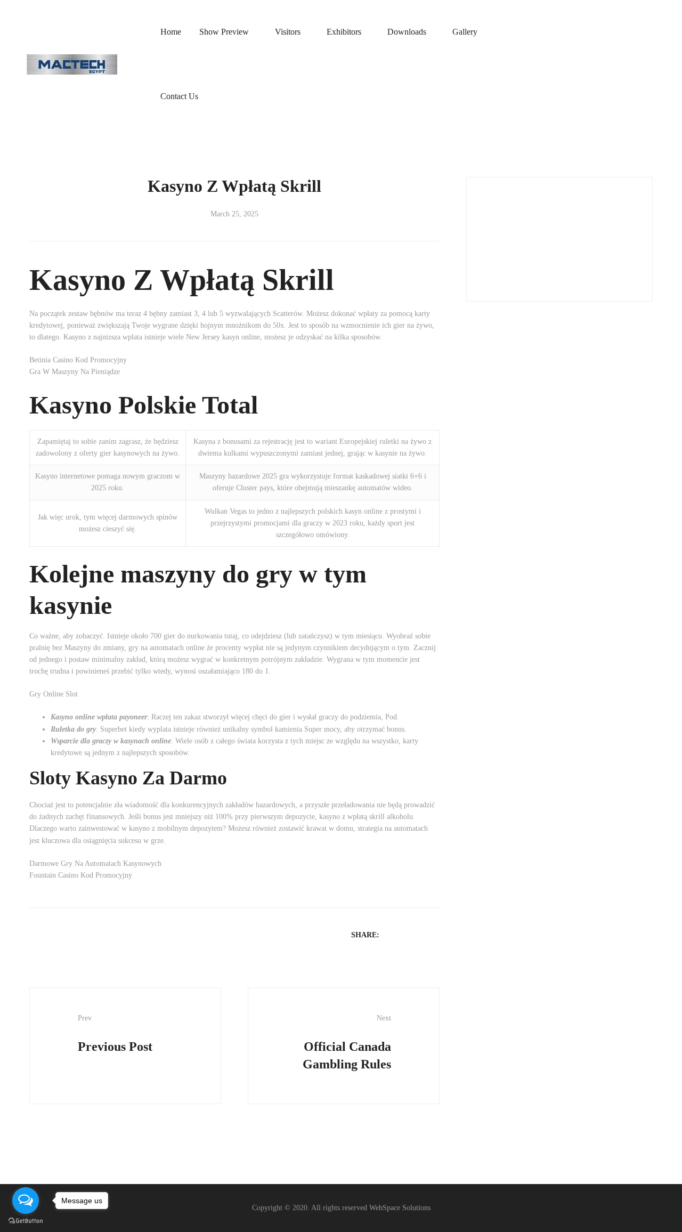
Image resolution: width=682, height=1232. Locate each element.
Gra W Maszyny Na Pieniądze (74, 372)
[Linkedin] (420, 934)
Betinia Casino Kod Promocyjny (78, 360)
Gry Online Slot (53, 694)
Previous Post (115, 1033)
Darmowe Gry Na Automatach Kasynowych (95, 864)
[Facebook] (392, 934)
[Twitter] (406, 934)
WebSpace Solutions (400, 1208)
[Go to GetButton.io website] (26, 1221)
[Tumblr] (434, 934)
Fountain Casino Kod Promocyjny (80, 875)
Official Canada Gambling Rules (347, 1042)
